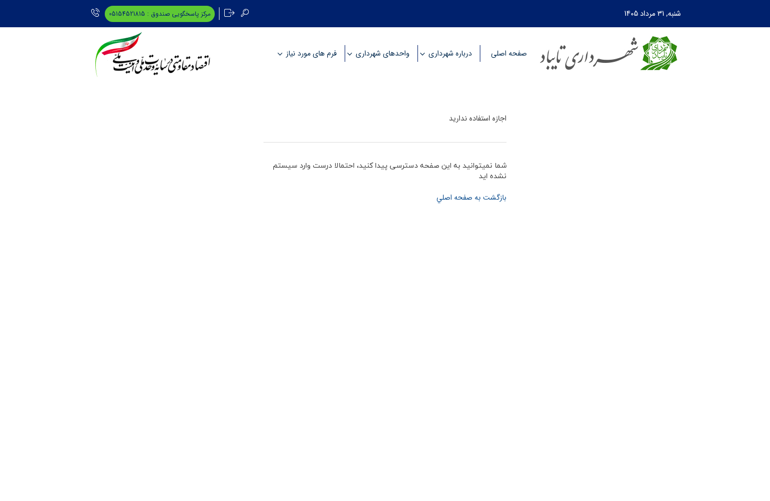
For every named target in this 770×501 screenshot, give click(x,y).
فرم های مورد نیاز (311, 53)
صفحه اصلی (509, 53)
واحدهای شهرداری (383, 53)
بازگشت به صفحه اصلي (471, 197)
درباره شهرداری (450, 53)
